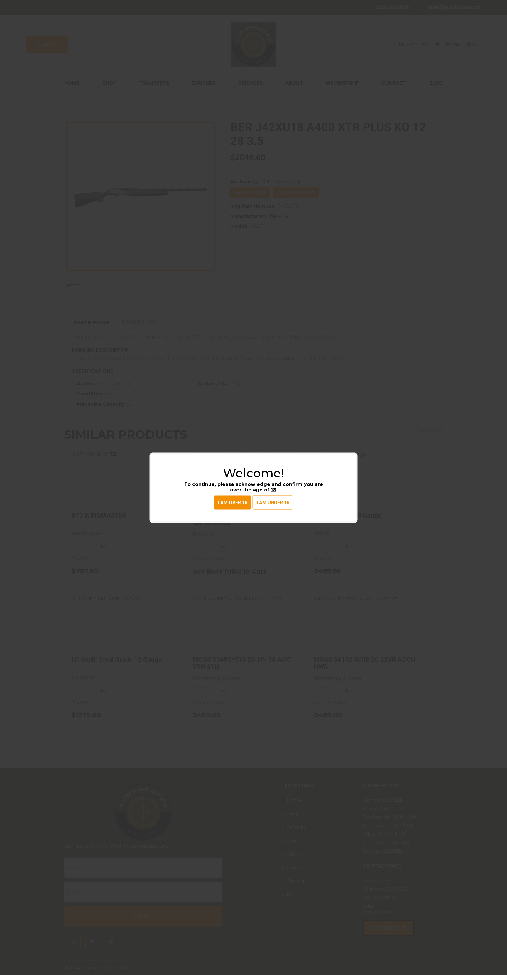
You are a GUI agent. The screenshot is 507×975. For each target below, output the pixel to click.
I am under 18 (273, 502)
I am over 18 (232, 502)
